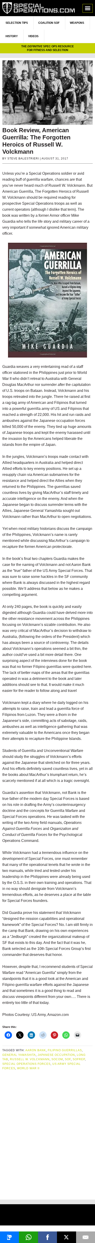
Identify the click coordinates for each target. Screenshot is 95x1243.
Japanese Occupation (56, 1055)
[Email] (85, 1237)
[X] (66, 1237)
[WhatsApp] (28, 1237)
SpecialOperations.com (38, 8)
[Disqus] (47, 1133)
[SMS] (9, 1237)
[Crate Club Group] (47, 1215)
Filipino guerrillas (65, 1050)
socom (57, 1059)
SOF (68, 1059)
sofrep (79, 1059)
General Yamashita (19, 1055)
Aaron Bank (35, 1050)
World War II (28, 1068)
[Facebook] (47, 1237)
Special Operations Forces (26, 1064)
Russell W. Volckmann (30, 1059)
